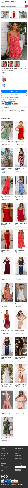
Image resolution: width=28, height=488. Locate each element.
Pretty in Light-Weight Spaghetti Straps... (19, 411)
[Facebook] (2, 476)
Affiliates (3, 465)
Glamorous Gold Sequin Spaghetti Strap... (19, 331)
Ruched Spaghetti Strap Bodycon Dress (5, 224)
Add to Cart (14, 94)
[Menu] (3, 2)
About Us (3, 470)
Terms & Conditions (19, 458)
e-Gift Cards (3, 463)
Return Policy (18, 453)
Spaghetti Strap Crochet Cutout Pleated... (5, 304)
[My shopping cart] (25, 2)
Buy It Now (14, 91)
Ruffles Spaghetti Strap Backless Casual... (19, 142)
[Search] (26, 6)
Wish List (3, 455)
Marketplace (4, 467)
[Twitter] (4, 476)
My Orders (3, 450)
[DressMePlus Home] (10, 2)
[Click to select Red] (4, 79)
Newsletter (3, 458)
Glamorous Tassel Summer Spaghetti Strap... (20, 358)
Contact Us (17, 450)
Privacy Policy (18, 455)
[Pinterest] (7, 476)
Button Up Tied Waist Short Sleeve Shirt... (6, 438)
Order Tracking (4, 453)
